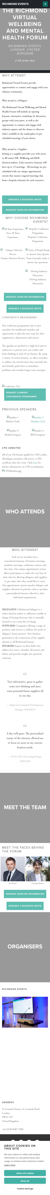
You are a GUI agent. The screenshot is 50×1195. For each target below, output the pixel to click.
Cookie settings (25, 1188)
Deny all (25, 1180)
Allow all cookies (25, 1173)
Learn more (9, 1165)
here (35, 462)
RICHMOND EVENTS (15, 4)
